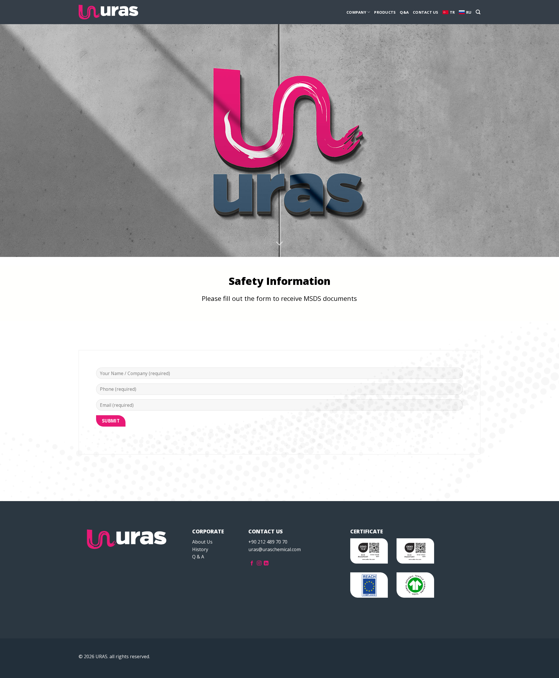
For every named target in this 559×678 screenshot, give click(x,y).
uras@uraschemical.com (274, 549)
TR (452, 12)
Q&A (404, 12)
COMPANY (356, 12)
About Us (202, 542)
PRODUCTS (385, 12)
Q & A (198, 556)
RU (469, 12)
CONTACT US (425, 12)
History (200, 549)
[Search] (478, 12)
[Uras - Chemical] (108, 12)
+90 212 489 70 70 (267, 542)
